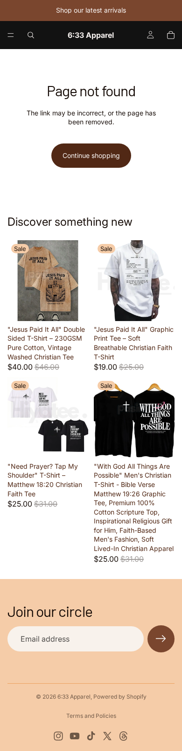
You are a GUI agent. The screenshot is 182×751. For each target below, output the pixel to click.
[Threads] (123, 736)
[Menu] (10, 35)
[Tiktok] (91, 736)
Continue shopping (91, 155)
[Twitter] (107, 736)
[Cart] (171, 35)
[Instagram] (58, 736)
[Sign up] (161, 638)
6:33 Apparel (74, 696)
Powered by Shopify (120, 696)
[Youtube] (74, 736)
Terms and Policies (91, 715)
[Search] (31, 35)
